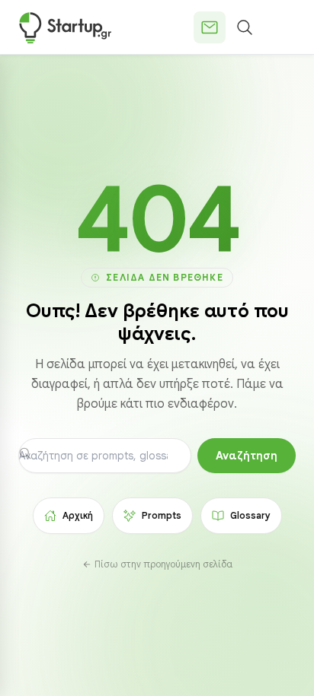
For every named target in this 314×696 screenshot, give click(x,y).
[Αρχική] (65, 27)
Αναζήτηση (246, 455)
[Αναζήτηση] (245, 27)
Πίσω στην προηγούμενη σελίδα (163, 564)
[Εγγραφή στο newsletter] (210, 27)
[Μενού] (280, 27)
